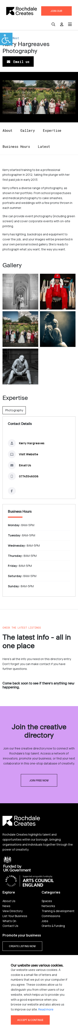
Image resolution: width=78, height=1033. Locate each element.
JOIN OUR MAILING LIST (56, 13)
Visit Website (28, 454)
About (7, 130)
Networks (48, 906)
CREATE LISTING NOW (22, 946)
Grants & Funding (53, 926)
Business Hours (16, 146)
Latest (44, 146)
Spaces (47, 901)
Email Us (25, 465)
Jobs (45, 921)
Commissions (51, 916)
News (6, 906)
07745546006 (28, 476)
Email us (20, 61)
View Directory (12, 911)
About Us (8, 901)
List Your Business (14, 916)
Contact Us (10, 926)
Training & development (58, 911)
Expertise (52, 130)
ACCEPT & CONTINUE (30, 1020)
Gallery (27, 130)
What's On (9, 921)
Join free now (39, 780)
